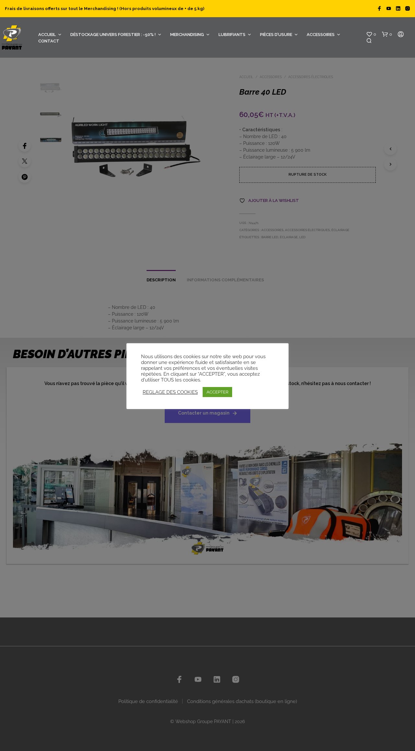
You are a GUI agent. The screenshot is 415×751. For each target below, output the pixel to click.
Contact (48, 41)
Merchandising (187, 34)
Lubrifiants (232, 34)
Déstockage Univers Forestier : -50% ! (113, 34)
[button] (371, 34)
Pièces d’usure (276, 34)
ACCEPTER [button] (217, 392)
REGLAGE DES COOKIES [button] (170, 392)
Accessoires (321, 34)
